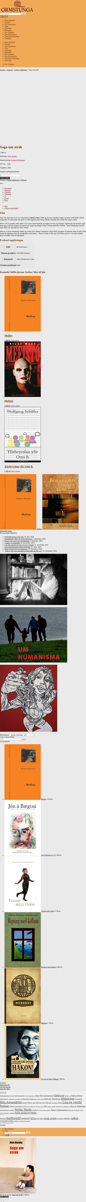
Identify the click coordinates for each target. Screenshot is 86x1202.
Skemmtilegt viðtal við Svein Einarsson (18, 539)
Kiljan (60, 1103)
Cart (6, 1135)
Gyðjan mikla (40, 1099)
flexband (3, 1118)
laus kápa (40, 1118)
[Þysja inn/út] (1, 1199)
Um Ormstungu (10, 24)
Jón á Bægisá (9, 32)
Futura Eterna (76, 1096)
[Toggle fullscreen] (3, 1199)
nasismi (49, 1106)
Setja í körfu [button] (15, 406)
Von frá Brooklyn (10, 34)
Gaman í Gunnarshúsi (12, 543)
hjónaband (78, 1099)
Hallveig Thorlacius (52, 1099)
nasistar (53, 1106)
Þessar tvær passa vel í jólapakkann (16, 541)
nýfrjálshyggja (59, 1106)
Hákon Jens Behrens (34, 1103)
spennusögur (4, 1110)
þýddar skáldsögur (20, 70)
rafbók (74, 1118)
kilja (33, 1118)
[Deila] (5, 1199)
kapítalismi (54, 1102)
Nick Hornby (12, 156)
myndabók (59, 1118)
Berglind (12, 1096)
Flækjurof (59, 1095)
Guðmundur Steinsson (28, 1099)
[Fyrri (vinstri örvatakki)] (1, 1201)
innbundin (25, 1118)
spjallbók (11, 1110)
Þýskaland (6, 1113)
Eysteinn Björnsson (18, 160)
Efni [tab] (6, 206)
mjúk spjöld (50, 1118)
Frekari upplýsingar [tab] (11, 208)
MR (45, 1106)
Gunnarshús (17, 1099)
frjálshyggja (68, 1096)
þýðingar (10, 70)
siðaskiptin (66, 1106)
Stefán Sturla (23, 1109)
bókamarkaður (20, 1096)
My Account (8, 1129)
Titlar (6, 26)
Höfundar (7, 28)
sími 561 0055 (5, 1089)
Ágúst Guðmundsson (59, 1110)
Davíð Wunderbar (29, 1096)
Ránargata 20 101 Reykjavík (5, 1086)
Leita (23, 14)
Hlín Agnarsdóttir (11, 1102)
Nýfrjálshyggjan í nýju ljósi (14, 537)
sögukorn (35, 1110)
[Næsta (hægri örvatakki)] (3, 1201)
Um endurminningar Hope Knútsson (17, 547)
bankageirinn (4, 1096)
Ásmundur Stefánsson (74, 1110)
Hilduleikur (67, 1098)
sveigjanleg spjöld (6, 1121)
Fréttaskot (7, 38)
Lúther (12, 1106)
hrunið (24, 1103)
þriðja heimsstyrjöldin (26, 1112)
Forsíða (2, 70)
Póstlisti (7, 22)
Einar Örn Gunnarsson (44, 1096)
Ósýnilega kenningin (11, 36)
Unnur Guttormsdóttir (44, 1110)
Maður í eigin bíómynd (29, 1106)
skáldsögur (81, 1106)
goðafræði (11, 1099)
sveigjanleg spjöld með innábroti (21, 1121)
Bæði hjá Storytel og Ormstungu (15, 549)
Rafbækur (8, 30)
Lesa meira (15, 340)
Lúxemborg (19, 1106)
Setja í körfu (5, 178)
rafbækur (67, 1118)
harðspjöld (14, 1118)
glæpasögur (4, 1099)
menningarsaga (40, 1106)
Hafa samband (9, 20)
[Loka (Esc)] (8, 1199)
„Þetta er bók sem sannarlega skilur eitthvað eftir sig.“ (23, 551)
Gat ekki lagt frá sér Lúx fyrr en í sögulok (19, 545)
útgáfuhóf (11, 1113)
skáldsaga (72, 1106)
